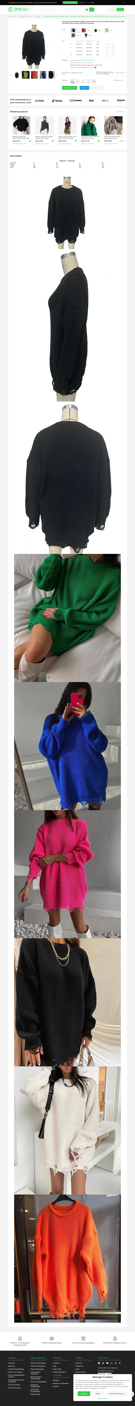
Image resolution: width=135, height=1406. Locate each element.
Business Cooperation (61, 1383)
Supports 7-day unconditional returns (82, 67)
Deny (98, 1394)
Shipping (64, 60)
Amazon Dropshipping (38, 1382)
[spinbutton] (109, 44)
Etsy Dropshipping (37, 1369)
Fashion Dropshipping (16, 1369)
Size (63, 41)
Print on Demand (14, 1385)
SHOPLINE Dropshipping (35, 1390)
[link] (12, 16)
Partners (56, 1386)
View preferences (116, 1394)
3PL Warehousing (14, 1388)
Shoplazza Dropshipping (35, 1385)
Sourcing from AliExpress (35, 1373)
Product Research (59, 1372)
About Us (79, 1363)
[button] (107, 44)
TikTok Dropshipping (38, 1366)
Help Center (57, 1369)
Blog (54, 1366)
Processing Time (65, 73)
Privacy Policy (102, 1398)
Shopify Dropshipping (38, 1363)
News (78, 1369)
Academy (56, 1363)
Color (63, 29)
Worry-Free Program (15, 1372)
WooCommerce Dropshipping (36, 1378)
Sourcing (11, 1363)
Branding (65, 80)
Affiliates (56, 1380)
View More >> (120, 111)
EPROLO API (35, 1394)
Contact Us (79, 1366)
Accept (84, 1394)
